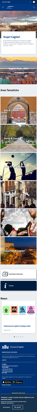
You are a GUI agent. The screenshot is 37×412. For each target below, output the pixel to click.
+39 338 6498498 (7, 372)
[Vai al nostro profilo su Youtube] (12, 389)
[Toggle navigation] (3, 7)
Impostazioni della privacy (18, 393)
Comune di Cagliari (6, 2)
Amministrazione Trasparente (9, 352)
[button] (14, 337)
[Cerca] (34, 7)
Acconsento (6, 407)
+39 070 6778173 (7, 369)
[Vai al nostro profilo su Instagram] (6, 389)
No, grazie (17, 407)
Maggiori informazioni (7, 403)
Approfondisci (18, 72)
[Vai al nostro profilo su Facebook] (3, 389)
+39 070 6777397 (7, 370)
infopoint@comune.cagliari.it (10, 366)
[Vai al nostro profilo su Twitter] (9, 389)
